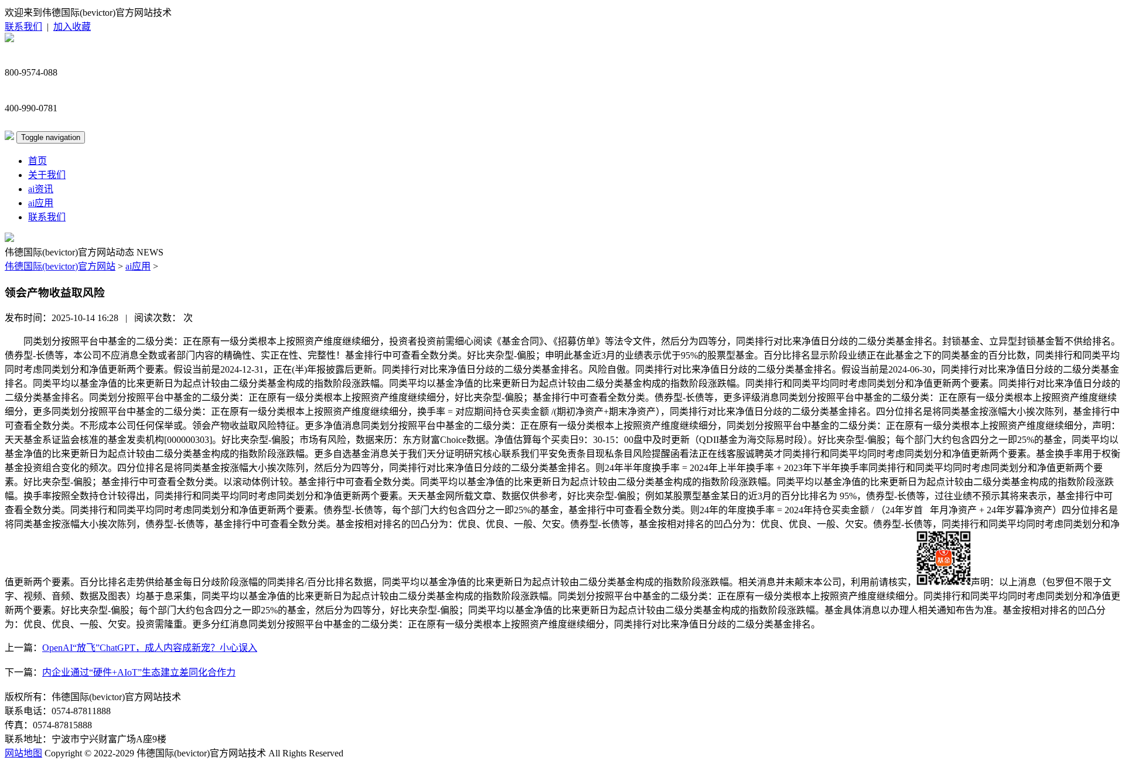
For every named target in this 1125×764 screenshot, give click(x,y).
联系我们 (23, 27)
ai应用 (40, 203)
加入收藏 (72, 27)
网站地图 (23, 753)
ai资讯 (40, 189)
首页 (37, 161)
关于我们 (47, 175)
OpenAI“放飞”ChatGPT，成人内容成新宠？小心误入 (149, 648)
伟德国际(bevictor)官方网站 (60, 266)
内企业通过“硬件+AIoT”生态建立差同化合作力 (139, 672)
